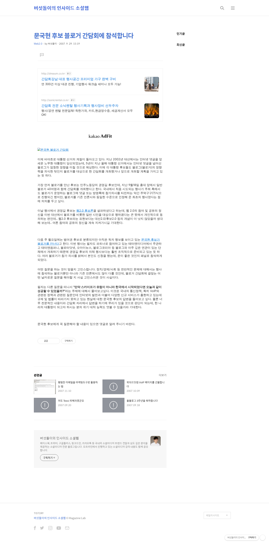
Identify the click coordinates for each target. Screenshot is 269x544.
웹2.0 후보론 (84, 210)
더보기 (163, 375)
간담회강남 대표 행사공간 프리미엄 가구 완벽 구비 (78, 79)
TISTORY (39, 513)
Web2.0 (38, 43)
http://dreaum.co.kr (53, 73)
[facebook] (35, 528)
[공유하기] (51, 341)
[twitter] (42, 528)
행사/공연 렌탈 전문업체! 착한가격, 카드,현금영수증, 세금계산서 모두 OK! (87, 112)
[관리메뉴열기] (262, 537)
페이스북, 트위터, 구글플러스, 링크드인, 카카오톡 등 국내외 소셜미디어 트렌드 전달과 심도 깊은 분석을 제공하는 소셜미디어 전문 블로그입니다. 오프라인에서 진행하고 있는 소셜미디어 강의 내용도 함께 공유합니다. (94, 446)
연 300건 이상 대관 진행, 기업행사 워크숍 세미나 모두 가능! (81, 84)
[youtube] (59, 528)
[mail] (67, 528)
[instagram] (50, 528)
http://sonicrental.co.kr (55, 100)
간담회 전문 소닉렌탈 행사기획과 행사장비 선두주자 (79, 105)
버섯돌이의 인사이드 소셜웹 (61, 8)
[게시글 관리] (56, 341)
